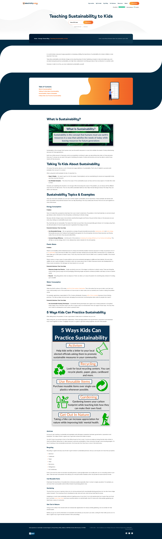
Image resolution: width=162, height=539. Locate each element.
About (126, 3)
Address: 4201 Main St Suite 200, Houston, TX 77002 (74, 527)
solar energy (110, 231)
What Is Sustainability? (45, 89)
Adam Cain (115, 38)
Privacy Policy (55, 527)
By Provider (99, 3)
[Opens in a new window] (32, 534)
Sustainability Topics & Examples (48, 93)
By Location (91, 3)
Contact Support (47, 527)
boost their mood (59, 498)
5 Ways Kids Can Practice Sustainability (50, 95)
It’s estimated (51, 252)
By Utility (105, 3)
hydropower (98, 231)
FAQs (60, 527)
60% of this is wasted (92, 295)
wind (103, 231)
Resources (120, 3)
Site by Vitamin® (129, 529)
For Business (113, 3)
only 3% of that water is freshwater (76, 288)
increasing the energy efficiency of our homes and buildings (95, 238)
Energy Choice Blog (43, 38)
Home (35, 38)
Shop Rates (134, 3)
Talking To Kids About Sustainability (49, 91)
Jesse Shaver (105, 38)
